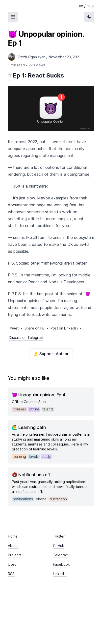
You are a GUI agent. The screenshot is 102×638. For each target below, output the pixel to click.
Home (13, 536)
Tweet (13, 328)
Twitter (59, 536)
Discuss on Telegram (26, 337)
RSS (11, 574)
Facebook (61, 564)
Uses (12, 564)
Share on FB (35, 328)
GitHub (58, 545)
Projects (15, 555)
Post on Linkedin (64, 328)
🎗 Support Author (51, 353)
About (13, 545)
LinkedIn (60, 574)
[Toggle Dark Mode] (89, 17)
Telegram (61, 555)
